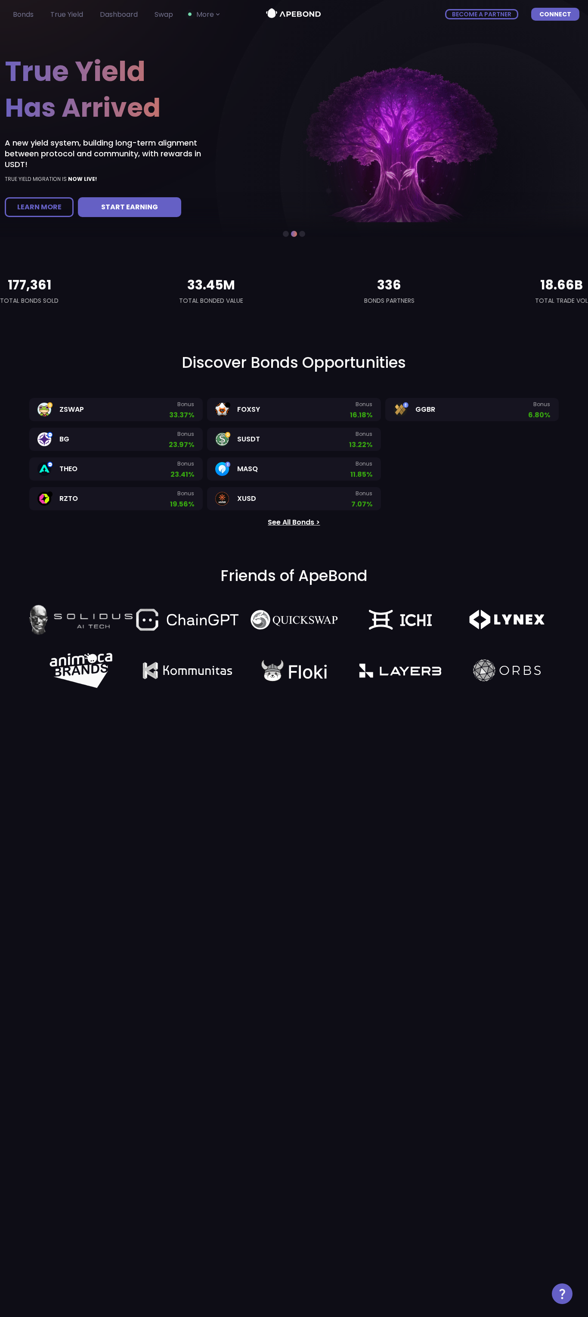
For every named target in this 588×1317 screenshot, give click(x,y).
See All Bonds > (294, 522)
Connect (555, 14)
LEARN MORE (39, 207)
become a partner (481, 14)
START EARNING (129, 207)
